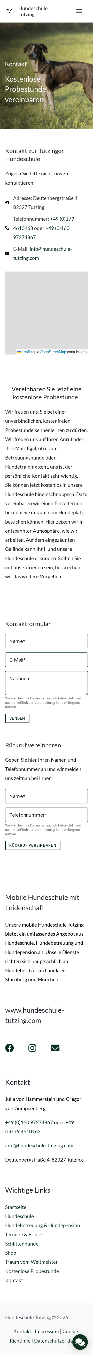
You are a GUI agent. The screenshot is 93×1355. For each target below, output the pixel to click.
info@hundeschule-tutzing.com (39, 1145)
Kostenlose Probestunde (32, 1271)
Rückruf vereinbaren (32, 845)
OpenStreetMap (53, 351)
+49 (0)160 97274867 (29, 1122)
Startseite (15, 1207)
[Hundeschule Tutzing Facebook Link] (9, 1048)
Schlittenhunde (21, 1244)
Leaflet (27, 351)
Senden (17, 718)
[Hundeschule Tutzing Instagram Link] (32, 1048)
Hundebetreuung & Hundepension (42, 1225)
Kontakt (14, 1280)
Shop (10, 1253)
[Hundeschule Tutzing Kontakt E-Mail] (55, 1048)
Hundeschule (19, 1216)
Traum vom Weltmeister (31, 1262)
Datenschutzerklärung (58, 1341)
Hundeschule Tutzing (33, 11)
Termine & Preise (23, 1234)
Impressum (47, 1331)
